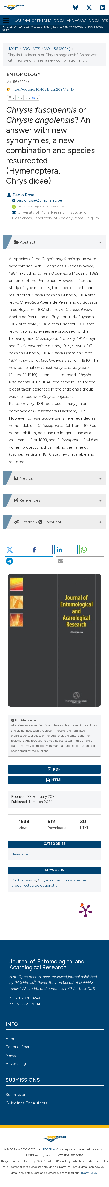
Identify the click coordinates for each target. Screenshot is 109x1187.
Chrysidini (46, 880)
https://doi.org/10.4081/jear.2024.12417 (42, 89)
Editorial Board (19, 1046)
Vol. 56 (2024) (57, 49)
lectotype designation (41, 885)
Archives (31, 49)
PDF (56, 769)
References (29, 500)
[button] (16, 549)
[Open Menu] (5, 20)
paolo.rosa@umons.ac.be (39, 200)
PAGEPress (24, 982)
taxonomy (64, 880)
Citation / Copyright (40, 522)
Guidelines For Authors (26, 1102)
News (11, 1055)
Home (12, 49)
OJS (91, 988)
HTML (56, 780)
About (11, 1038)
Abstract (27, 242)
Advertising (16, 1063)
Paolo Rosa (23, 194)
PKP (68, 988)
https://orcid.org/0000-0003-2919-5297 (41, 206)
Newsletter (20, 854)
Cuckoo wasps (23, 880)
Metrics (25, 478)
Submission (16, 1094)
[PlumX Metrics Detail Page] (85, 910)
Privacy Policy (88, 1173)
